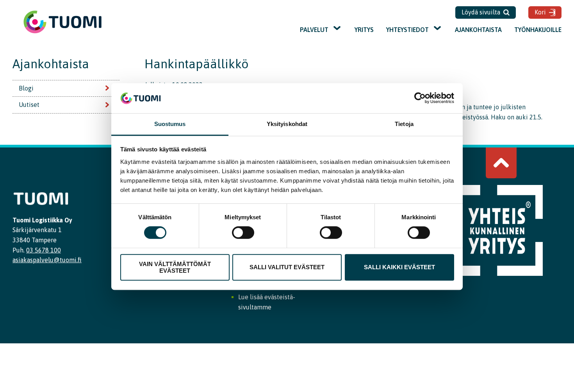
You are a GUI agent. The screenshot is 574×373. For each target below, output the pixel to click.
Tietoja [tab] (404, 124)
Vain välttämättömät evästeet (175, 267)
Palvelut (314, 29)
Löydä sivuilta (481, 12)
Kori (540, 12)
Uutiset (29, 104)
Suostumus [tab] (170, 124)
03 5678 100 (43, 250)
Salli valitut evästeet (287, 267)
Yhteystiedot (407, 29)
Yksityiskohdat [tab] (287, 124)
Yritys (364, 29)
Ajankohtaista (478, 29)
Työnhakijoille (538, 29)
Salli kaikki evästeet (399, 267)
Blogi (26, 88)
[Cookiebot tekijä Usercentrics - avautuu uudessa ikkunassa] (420, 98)
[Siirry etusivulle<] (62, 32)
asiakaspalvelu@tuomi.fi (47, 259)
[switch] (243, 232)
